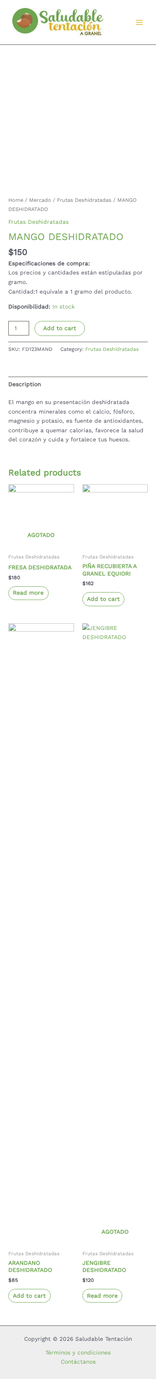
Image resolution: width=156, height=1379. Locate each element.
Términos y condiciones (78, 1352)
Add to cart (59, 328)
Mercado (40, 200)
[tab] (78, 384)
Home (15, 200)
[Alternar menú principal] (139, 22)
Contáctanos (78, 1361)
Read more (28, 592)
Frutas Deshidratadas (84, 200)
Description (24, 384)
